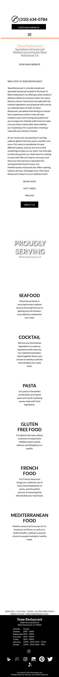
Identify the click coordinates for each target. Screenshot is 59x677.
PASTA (30, 611)
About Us (29, 204)
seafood (11, 141)
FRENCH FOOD (17, 614)
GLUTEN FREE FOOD (44, 611)
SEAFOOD (9, 611)
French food (28, 101)
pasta (34, 141)
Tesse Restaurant (16, 88)
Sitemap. (28, 675)
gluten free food (23, 141)
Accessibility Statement (40, 675)
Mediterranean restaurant (20, 167)
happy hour (33, 170)
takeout (11, 170)
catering (46, 167)
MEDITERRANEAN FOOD (37, 614)
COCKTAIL (21, 611)
